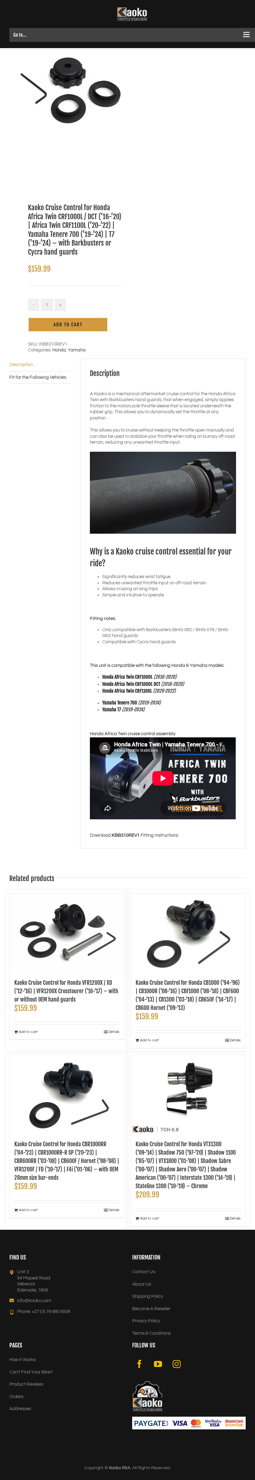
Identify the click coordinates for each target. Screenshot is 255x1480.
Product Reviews (26, 1384)
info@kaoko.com (34, 1300)
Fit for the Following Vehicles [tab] (37, 377)
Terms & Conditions (151, 1333)
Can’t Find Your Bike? (31, 1372)
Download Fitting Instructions (134, 835)
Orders (16, 1396)
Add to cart (67, 325)
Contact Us (143, 1272)
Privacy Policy (146, 1321)
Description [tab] (21, 364)
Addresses (20, 1408)
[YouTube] (158, 1364)
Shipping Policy (147, 1296)
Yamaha (77, 350)
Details (113, 1032)
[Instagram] (176, 1364)
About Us (141, 1284)
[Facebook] (139, 1364)
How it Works (22, 1359)
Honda (59, 350)
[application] (163, 493)
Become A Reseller (151, 1308)
